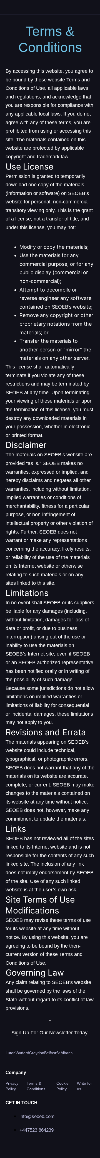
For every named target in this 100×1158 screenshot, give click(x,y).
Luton (11, 1053)
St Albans (64, 1053)
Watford (22, 1053)
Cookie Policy (62, 1086)
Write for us (84, 1086)
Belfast (50, 1053)
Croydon (36, 1053)
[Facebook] (54, 1144)
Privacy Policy (12, 1086)
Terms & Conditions (36, 1086)
